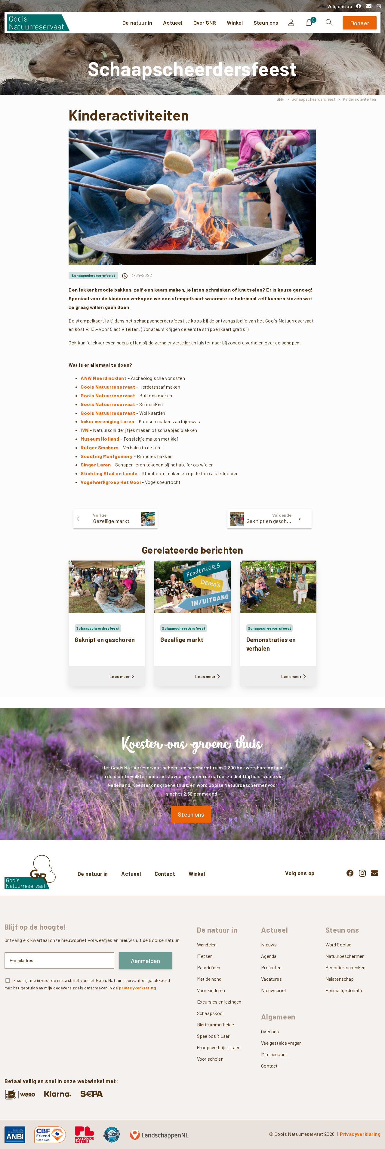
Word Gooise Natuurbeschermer (344, 950)
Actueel (131, 873)
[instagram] (378, 6)
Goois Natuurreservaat (108, 387)
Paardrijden (208, 967)
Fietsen (205, 956)
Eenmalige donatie (344, 990)
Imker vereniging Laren (107, 421)
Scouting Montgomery (106, 456)
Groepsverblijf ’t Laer (218, 1047)
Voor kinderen (211, 990)
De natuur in (93, 873)
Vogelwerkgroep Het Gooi (111, 482)
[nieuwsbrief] (368, 6)
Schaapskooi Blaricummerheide (215, 1018)
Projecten (271, 967)
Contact (165, 873)
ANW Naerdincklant (103, 378)
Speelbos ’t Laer (213, 1036)
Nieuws (269, 944)
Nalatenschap (339, 979)
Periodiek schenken (345, 967)
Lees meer (119, 676)
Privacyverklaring (360, 1134)
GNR (280, 99)
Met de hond (209, 979)
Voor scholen (210, 1059)
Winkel (197, 873)
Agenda (268, 956)
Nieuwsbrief (273, 990)
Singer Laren (96, 464)
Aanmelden (145, 960)
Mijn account (274, 1054)
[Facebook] (358, 6)
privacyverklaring (137, 987)
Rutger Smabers (100, 447)
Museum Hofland (100, 439)
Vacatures (271, 979)
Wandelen (207, 944)
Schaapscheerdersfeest (313, 99)
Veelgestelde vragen (281, 1043)
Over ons (270, 1031)
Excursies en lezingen (219, 1001)
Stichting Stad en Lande (109, 473)
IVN (84, 430)
